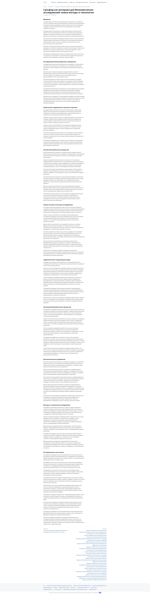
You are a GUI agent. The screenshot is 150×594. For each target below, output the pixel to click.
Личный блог (50, 6)
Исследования (46, 511)
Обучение (53, 2)
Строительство (92, 2)
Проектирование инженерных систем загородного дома (75, 589)
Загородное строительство (82, 2)
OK (100, 592)
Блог (44, 585)
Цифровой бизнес (93, 589)
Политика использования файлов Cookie (82, 585)
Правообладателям (47, 587)
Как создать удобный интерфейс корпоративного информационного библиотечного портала (55, 530)
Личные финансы (58, 589)
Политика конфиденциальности (99, 585)
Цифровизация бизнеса (62, 2)
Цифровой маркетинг (102, 2)
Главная (45, 6)
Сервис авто (72, 2)
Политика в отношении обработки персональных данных (59, 585)
